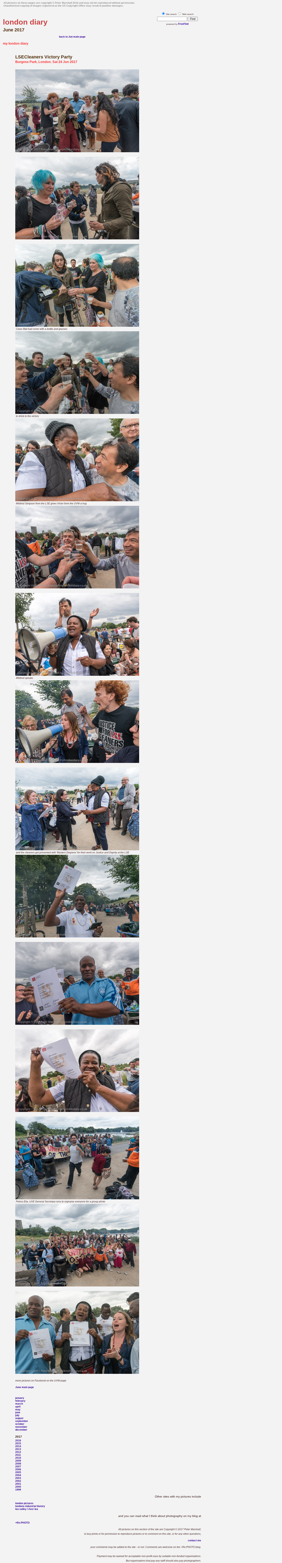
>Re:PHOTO (22, 1522)
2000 (18, 1486)
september (21, 1421)
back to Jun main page (72, 36)
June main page (24, 1387)
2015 (18, 1443)
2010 (18, 1457)
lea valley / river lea (26, 1509)
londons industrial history (30, 1506)
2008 (18, 1463)
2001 (18, 1483)
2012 (18, 1452)
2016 (18, 1440)
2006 (18, 1469)
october (19, 1424)
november (21, 1426)
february (20, 1400)
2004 (18, 1475)
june (17, 1412)
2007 (18, 1466)
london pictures (24, 1503)
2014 (18, 1446)
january (19, 1398)
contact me (194, 1540)
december (21, 1429)
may (17, 1409)
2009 (18, 1460)
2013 (18, 1449)
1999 (18, 1489)
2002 (18, 1481)
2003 (18, 1478)
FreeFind (183, 24)
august (19, 1418)
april (17, 1406)
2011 (18, 1455)
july (17, 1415)
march (19, 1403)
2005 (18, 1472)
